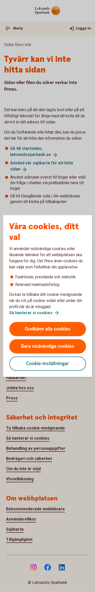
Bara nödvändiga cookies (47, 346)
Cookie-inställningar (47, 363)
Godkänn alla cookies (47, 329)
